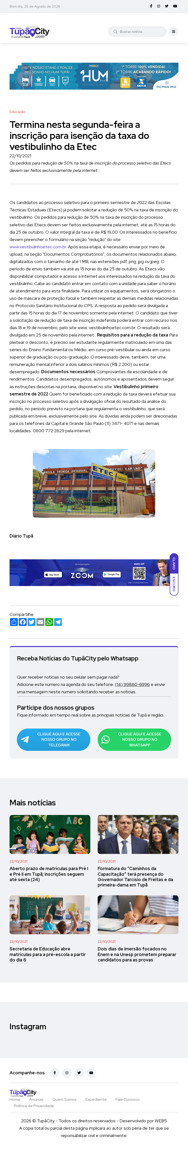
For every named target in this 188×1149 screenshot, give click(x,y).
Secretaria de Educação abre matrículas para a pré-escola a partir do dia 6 (48, 954)
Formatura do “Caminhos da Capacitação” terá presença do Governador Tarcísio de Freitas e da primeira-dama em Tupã (135, 877)
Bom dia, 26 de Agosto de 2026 (35, 6)
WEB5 (161, 1121)
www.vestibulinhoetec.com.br (38, 247)
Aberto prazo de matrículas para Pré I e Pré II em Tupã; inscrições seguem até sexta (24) (49, 874)
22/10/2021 (18, 861)
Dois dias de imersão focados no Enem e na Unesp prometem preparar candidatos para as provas (137, 954)
